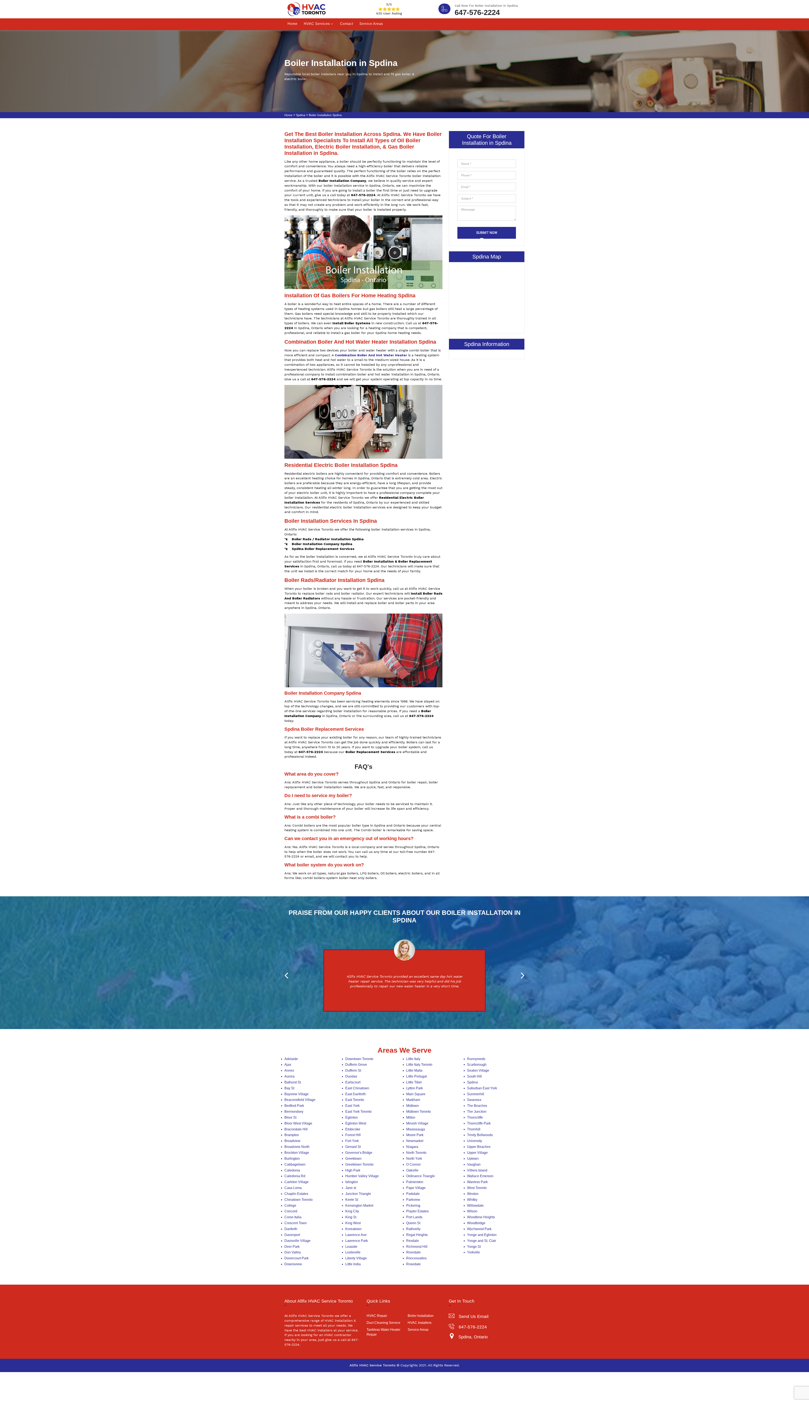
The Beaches (477, 1105)
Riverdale (413, 1252)
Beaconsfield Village (299, 1100)
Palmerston (414, 1182)
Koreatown (353, 1229)
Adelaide (291, 1059)
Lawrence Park (356, 1240)
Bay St (289, 1088)
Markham (413, 1100)
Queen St (413, 1223)
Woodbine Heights (481, 1217)
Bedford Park (294, 1105)
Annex (289, 1070)
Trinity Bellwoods (480, 1135)
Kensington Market (359, 1205)
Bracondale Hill (296, 1129)
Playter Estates (417, 1211)
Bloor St (290, 1117)
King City (352, 1211)
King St (350, 1217)
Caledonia (292, 1170)
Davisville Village (297, 1240)
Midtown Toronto (418, 1111)
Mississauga (415, 1129)
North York (414, 1158)
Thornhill (473, 1129)
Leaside (351, 1246)
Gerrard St (353, 1147)
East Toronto (354, 1100)
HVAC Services (317, 23)
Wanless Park (477, 1182)
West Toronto (477, 1188)
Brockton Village (296, 1152)
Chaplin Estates (296, 1194)
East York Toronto (358, 1111)
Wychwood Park (479, 1229)
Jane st (350, 1188)
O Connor (413, 1164)
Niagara (412, 1147)
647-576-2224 (477, 12)
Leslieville (352, 1252)
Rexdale (412, 1240)
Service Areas (371, 23)
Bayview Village (296, 1094)
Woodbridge (476, 1223)
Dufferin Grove (356, 1064)
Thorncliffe (475, 1117)
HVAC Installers (419, 1322)
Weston (472, 1194)
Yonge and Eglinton (482, 1235)
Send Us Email (474, 1316)
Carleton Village (296, 1182)
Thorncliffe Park (479, 1123)
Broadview (292, 1141)
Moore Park (414, 1135)
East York (352, 1105)
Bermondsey (293, 1111)
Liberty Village (356, 1258)
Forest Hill (353, 1135)
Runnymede (476, 1059)
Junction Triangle (358, 1194)
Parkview (413, 1199)
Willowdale (475, 1205)
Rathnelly (413, 1229)
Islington (351, 1182)
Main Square (415, 1094)
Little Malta (414, 1070)
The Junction (476, 1111)
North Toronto (416, 1152)
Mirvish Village (417, 1123)
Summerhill (475, 1094)
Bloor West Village (298, 1123)
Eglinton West (355, 1123)
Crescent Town (295, 1223)
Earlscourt (352, 1082)
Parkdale (413, 1194)
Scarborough (476, 1064)
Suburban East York (482, 1088)
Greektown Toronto (359, 1164)
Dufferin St (353, 1070)
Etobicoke (352, 1129)
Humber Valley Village (362, 1176)
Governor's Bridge (358, 1152)
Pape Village (416, 1188)
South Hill (474, 1076)
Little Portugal (416, 1076)
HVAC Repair (377, 1316)
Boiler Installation (421, 1316)
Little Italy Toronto (419, 1064)
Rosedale (413, 1264)
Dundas (351, 1076)
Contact (346, 23)
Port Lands (414, 1217)
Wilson (472, 1211)
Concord (290, 1211)
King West (353, 1223)
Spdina (300, 115)
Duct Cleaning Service (383, 1322)
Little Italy (413, 1059)
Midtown (412, 1105)
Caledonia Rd (294, 1176)
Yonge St (474, 1246)
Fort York (352, 1141)
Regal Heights (417, 1235)
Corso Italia (292, 1217)
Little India (353, 1264)
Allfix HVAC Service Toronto (373, 1365)
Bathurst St (292, 1082)
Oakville (412, 1170)
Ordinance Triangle (420, 1176)
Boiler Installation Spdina (325, 115)
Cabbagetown (294, 1164)
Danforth (290, 1229)
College (290, 1205)
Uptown (473, 1158)
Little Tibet (414, 1082)
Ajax (287, 1064)
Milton (410, 1117)
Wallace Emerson (480, 1176)
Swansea (474, 1100)
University (474, 1141)
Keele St (351, 1199)
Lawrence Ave (356, 1235)
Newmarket (414, 1141)
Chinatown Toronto (298, 1199)
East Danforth (355, 1094)
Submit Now (486, 233)
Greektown (353, 1158)
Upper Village (477, 1152)
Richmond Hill (416, 1246)
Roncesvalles (416, 1258)
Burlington (292, 1158)
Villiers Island (477, 1170)
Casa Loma (293, 1188)
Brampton (291, 1135)
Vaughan (474, 1164)
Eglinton (351, 1117)
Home (292, 23)
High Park (352, 1170)
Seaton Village (478, 1070)
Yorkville (473, 1252)
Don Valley (292, 1252)
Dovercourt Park (296, 1258)
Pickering (413, 1205)
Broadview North (296, 1147)
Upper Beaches (478, 1147)
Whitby (472, 1199)
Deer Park (292, 1246)
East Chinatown (357, 1088)
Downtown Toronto (359, 1059)
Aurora (289, 1076)
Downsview (293, 1264)
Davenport (292, 1235)
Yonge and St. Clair (481, 1240)
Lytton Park (414, 1088)
